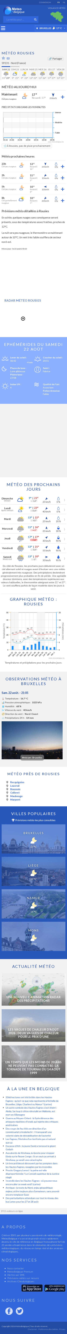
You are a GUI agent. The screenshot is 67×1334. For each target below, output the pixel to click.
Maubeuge (16, 796)
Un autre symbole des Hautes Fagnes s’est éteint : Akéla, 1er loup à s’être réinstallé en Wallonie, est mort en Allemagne (31, 1111)
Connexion (45, 2)
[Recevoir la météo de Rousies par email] (8, 58)
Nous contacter (15, 1268)
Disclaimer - (33, 1329)
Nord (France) (18, 63)
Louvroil (15, 785)
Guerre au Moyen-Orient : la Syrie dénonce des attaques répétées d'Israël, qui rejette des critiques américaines (32, 1122)
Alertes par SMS (15, 1274)
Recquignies (17, 782)
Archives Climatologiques (20, 1281)
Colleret (15, 792)
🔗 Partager (55, 58)
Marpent (15, 799)
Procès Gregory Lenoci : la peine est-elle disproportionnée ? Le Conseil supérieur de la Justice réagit (32, 1174)
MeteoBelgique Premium (20, 1271)
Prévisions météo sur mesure (23, 1278)
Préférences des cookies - (48, 1329)
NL (64, 2)
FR (58, 2)
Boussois (15, 789)
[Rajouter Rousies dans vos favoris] (3, 58)
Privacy (62, 1329)
